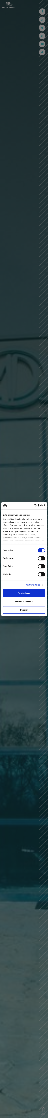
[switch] (41, 558)
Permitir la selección (24, 601)
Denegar (24, 610)
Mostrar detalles (32, 585)
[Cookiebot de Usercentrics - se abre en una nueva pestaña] (34, 506)
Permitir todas (24, 593)
